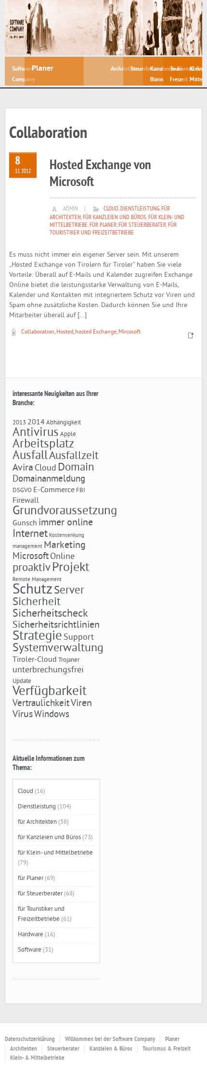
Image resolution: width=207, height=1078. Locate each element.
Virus (23, 714)
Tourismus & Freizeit (166, 1049)
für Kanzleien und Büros (114, 218)
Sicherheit (37, 602)
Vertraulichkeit (41, 703)
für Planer (103, 225)
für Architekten (37, 822)
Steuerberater (63, 1049)
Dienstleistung (139, 209)
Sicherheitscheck (50, 613)
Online (62, 557)
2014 (36, 422)
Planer (172, 1039)
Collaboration (37, 332)
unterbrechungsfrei (48, 670)
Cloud (111, 209)
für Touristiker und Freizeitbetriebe (113, 229)
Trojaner (68, 660)
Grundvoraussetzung (65, 511)
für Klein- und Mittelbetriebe (55, 853)
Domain (76, 468)
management (27, 547)
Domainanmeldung (49, 479)
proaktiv (32, 568)
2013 (19, 423)
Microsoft (31, 556)
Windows (51, 714)
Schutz (32, 590)
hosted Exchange (95, 332)
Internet (30, 534)
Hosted (64, 332)
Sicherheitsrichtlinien (56, 625)
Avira (23, 468)
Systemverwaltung (58, 648)
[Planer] (64, 28)
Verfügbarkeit (50, 691)
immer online (66, 523)
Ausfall (30, 456)
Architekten (23, 1049)
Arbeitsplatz (43, 444)
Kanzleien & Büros (111, 1049)
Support (79, 637)
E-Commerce (54, 490)
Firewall (26, 501)
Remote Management (37, 580)
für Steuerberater (142, 225)
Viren (81, 703)
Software (29, 950)
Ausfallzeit (74, 456)
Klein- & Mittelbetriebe (37, 1058)
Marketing (65, 545)
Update (22, 681)
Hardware (30, 935)
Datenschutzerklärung (30, 1039)
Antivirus (36, 433)
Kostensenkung (66, 536)
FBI (80, 490)
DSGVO (22, 490)
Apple (68, 434)
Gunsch (25, 523)
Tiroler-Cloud (35, 660)
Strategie (37, 636)
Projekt (71, 568)
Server (69, 591)
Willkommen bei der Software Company (110, 1039)
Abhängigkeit (63, 423)
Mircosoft (129, 332)
